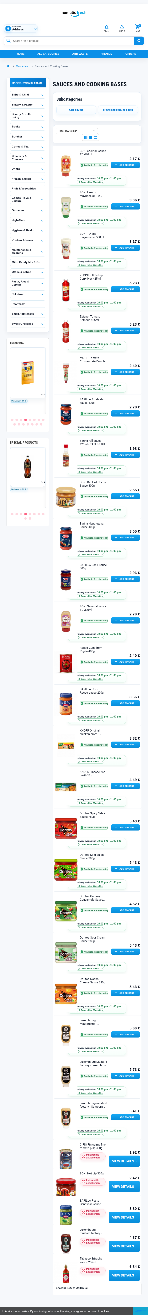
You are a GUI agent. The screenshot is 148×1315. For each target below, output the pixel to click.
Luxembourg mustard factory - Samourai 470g (93, 1105)
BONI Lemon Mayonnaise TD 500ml (90, 194)
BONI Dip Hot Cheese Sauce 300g (93, 483)
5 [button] (30, 420)
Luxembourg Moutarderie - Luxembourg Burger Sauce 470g (92, 1022)
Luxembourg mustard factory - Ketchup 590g (91, 1231)
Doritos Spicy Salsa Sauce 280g (92, 815)
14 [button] (36, 424)
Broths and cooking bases (118, 109)
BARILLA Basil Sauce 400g (93, 566)
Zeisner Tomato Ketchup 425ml (90, 318)
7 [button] (39, 420)
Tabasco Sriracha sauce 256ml (91, 1260)
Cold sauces (76, 109)
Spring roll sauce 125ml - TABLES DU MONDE (92, 442)
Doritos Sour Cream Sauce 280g (92, 939)
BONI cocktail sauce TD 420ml (93, 152)
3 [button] (21, 420)
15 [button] (41, 424)
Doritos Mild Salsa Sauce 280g (92, 856)
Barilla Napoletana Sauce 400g (91, 525)
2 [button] (16, 420)
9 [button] (14, 424)
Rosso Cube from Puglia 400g (91, 649)
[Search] (139, 40)
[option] (28, 380)
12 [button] (28, 424)
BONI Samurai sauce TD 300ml (93, 608)
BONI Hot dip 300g (91, 1173)
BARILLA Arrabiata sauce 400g (91, 401)
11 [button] (23, 424)
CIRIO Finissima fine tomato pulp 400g (93, 1146)
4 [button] (25, 420)
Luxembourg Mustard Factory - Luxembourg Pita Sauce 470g (94, 1063)
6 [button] (34, 420)
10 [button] (19, 424)
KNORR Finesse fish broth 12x (92, 773)
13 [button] (32, 424)
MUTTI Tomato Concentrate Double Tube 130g (92, 359)
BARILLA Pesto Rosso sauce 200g (91, 690)
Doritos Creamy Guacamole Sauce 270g (91, 898)
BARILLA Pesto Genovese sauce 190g (90, 1202)
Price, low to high (67, 130)
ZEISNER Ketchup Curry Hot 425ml (91, 276)
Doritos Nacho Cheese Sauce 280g (92, 980)
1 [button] (12, 420)
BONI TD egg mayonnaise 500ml (92, 235)
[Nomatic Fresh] (74, 14)
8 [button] (43, 420)
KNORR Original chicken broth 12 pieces (90, 732)
